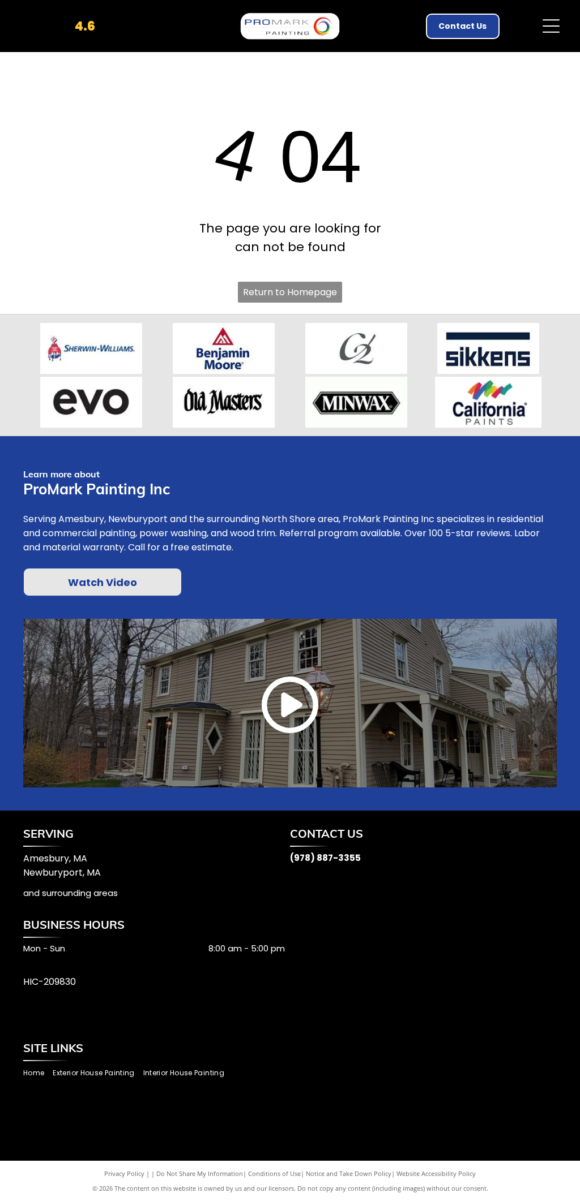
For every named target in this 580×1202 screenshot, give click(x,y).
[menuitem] (38, 1073)
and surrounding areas (70, 893)
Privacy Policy (124, 1173)
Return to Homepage (290, 292)
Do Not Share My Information (199, 1173)
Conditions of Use (274, 1173)
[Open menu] (551, 26)
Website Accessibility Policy (436, 1173)
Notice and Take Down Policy (348, 1173)
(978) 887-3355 (325, 858)
